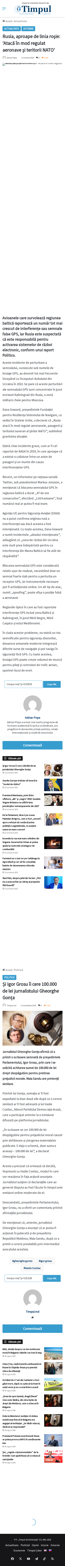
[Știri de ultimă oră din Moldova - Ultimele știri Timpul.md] (32, 8)
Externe (28, 28)
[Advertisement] (32, 927)
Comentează (32, 745)
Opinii (35, 1545)
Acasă (8, 21)
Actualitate (20, 21)
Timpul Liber (34, 1550)
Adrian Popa (12, 57)
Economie (19, 1550)
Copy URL (51, 684)
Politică (25, 1545)
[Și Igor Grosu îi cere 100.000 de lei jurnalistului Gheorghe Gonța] (53, 770)
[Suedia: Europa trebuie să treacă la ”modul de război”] (53, 785)
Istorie (44, 1545)
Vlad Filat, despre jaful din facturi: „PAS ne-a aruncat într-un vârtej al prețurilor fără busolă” (21, 882)
